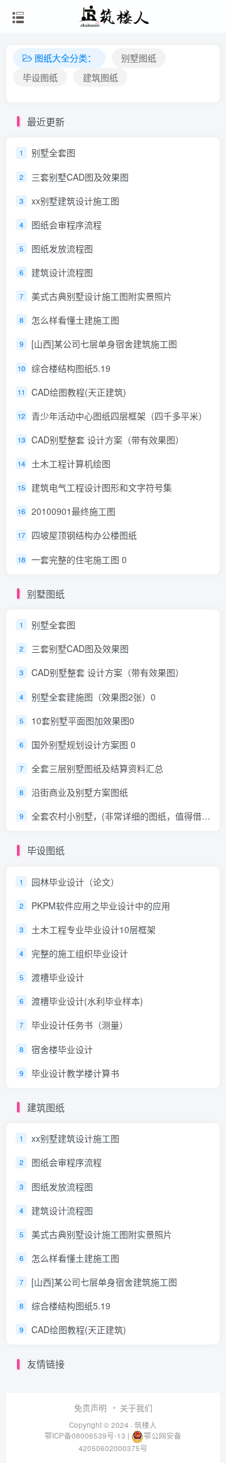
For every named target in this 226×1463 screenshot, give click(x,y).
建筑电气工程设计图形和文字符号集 (101, 487)
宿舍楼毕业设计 (62, 1049)
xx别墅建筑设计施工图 (75, 200)
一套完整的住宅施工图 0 (79, 559)
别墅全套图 (53, 153)
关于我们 (136, 1407)
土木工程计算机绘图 (70, 463)
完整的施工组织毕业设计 (79, 953)
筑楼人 (145, 1425)
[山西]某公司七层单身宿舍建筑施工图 (104, 344)
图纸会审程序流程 (66, 224)
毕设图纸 (40, 77)
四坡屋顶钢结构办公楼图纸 (84, 535)
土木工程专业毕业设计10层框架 (93, 929)
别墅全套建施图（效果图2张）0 (93, 696)
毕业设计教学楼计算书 (75, 1073)
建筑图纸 (100, 77)
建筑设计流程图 (62, 272)
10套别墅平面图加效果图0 (82, 720)
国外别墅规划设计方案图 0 (83, 744)
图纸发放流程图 (62, 248)
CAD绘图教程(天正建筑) (78, 392)
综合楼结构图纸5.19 (70, 368)
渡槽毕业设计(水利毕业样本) (87, 1001)
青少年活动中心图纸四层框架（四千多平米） (119, 415)
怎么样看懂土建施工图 (75, 320)
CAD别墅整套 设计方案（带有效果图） (107, 439)
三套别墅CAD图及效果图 (80, 177)
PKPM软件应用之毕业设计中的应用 (100, 905)
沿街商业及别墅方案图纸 (79, 792)
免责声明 (90, 1407)
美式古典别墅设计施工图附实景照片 (101, 296)
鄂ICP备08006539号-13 (86, 1435)
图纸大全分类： (65, 57)
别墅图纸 (138, 57)
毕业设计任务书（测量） (79, 1025)
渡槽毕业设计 (57, 977)
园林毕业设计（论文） (75, 881)
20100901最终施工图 (73, 511)
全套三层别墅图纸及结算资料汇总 (97, 768)
